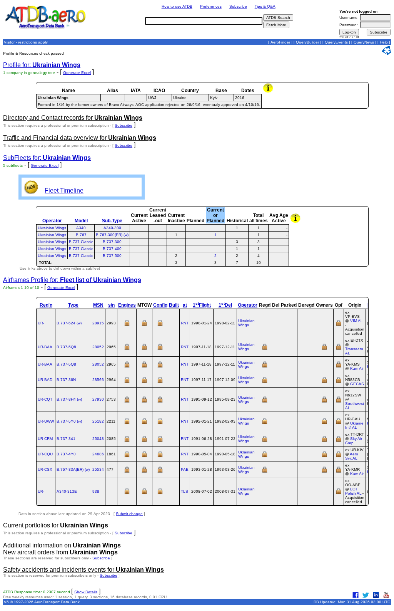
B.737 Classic (81, 242)
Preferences (211, 6)
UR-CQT (45, 399)
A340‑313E (67, 491)
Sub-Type (112, 220)
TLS (184, 491)
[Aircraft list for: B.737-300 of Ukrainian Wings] (215, 242)
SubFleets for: (47, 157)
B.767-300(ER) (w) (112, 235)
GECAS (357, 384)
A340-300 (112, 228)
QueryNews (364, 42)
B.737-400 (112, 249)
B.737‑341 (66, 438)
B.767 (81, 235)
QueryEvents (336, 42)
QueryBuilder (307, 42)
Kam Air (357, 368)
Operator (52, 220)
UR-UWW (46, 421)
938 (95, 491)
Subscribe (238, 6)
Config (160, 305)
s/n (111, 305)
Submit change (129, 514)
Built (174, 305)
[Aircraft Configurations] (160, 325)
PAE (185, 469)
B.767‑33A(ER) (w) (73, 469)
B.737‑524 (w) (69, 323)
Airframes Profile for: (72, 280)
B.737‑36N (66, 380)
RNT (185, 323)
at (185, 305)
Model (81, 220)
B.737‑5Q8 (66, 347)
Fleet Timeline (64, 190)
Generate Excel (77, 72)
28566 (98, 380)
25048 (98, 438)
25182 (98, 421)
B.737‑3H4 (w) (69, 399)
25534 (98, 469)
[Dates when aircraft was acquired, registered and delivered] (265, 349)
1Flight (202, 305)
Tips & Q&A (265, 6)
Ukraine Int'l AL (354, 425)
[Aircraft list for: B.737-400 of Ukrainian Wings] (215, 249)
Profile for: (41, 65)
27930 (98, 399)
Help (384, 42)
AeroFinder (280, 42)
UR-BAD (45, 380)
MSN (98, 305)
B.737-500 (112, 255)
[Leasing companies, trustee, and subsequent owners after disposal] (324, 349)
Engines (127, 305)
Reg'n (46, 305)
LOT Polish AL (353, 491)
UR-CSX (45, 469)
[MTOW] (144, 325)
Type (73, 305)
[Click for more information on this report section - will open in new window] (268, 91)
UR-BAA (45, 347)
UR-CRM (45, 438)
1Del (225, 305)
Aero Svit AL (351, 456)
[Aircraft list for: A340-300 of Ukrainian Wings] (215, 228)
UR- (41, 323)
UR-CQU (45, 454)
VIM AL (356, 321)
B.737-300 (112, 242)
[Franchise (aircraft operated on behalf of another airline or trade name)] (338, 325)
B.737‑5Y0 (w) (69, 421)
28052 (98, 347)
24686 (98, 454)
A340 (81, 228)
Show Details (85, 592)
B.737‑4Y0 (66, 454)
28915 (98, 323)
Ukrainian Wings (52, 228)
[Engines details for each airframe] (127, 325)
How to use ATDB (177, 6)
